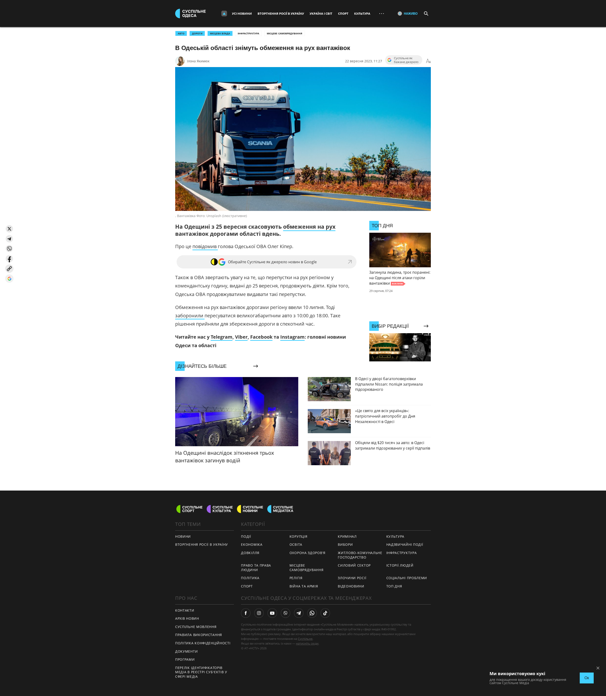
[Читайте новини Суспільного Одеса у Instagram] (259, 613)
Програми (185, 659)
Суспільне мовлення (196, 626)
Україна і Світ (321, 13)
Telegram (221, 337)
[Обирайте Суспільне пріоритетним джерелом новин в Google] (9, 278)
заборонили (190, 315)
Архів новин (187, 618)
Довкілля (250, 552)
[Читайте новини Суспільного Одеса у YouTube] (272, 613)
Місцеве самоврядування (284, 33)
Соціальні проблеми (406, 578)
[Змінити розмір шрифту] (428, 61)
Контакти (184, 610)
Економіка (251, 544)
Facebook (261, 337)
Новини (183, 536)
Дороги (197, 33)
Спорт (343, 13)
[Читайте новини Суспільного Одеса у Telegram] (298, 613)
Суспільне (305, 639)
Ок (586, 678)
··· (381, 13)
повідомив (205, 246)
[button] (9, 229)
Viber (241, 337)
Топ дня (394, 586)
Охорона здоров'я (307, 552)
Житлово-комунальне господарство (360, 555)
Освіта (296, 544)
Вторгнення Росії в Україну (281, 13)
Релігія (296, 578)
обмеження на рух (309, 226)
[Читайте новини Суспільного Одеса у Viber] (285, 613)
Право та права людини (256, 567)
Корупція (298, 536)
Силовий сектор (354, 565)
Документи (186, 651)
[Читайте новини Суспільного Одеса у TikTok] (325, 613)
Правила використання (198, 634)
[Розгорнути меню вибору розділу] (224, 13)
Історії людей (400, 565)
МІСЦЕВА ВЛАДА (220, 33)
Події (246, 536)
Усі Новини (242, 13)
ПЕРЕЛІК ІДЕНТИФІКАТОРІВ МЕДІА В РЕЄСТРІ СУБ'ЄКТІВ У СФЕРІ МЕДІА (201, 672)
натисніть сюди (307, 643)
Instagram (292, 337)
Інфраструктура (248, 33)
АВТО (181, 33)
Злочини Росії (352, 578)
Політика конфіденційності (203, 643)
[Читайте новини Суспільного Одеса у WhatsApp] (312, 613)
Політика (250, 578)
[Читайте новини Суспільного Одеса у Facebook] (245, 613)
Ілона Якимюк (198, 61)
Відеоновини (351, 586)
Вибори (345, 544)
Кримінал (347, 536)
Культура (362, 13)
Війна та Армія (304, 586)
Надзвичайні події (404, 544)
